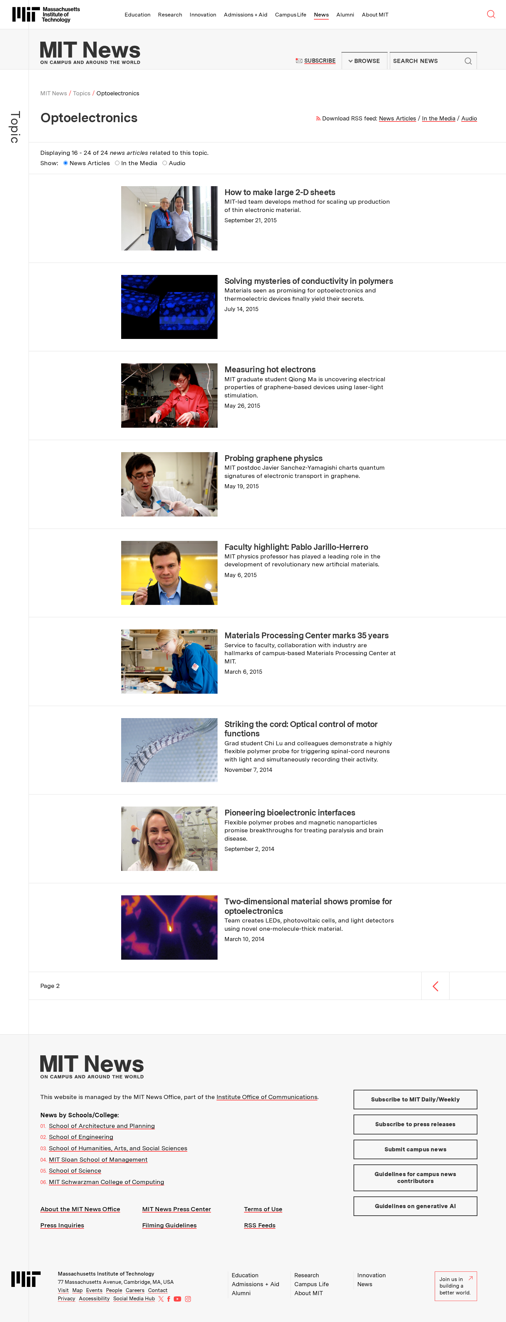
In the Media (438, 118)
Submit (468, 61)
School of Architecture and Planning (102, 1125)
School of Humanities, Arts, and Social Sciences (118, 1148)
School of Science (75, 1170)
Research (170, 14)
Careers (135, 1290)
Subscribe (320, 60)
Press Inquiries (62, 1225)
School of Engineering (81, 1136)
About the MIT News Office (80, 1209)
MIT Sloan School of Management (98, 1159)
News (321, 14)
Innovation (203, 14)
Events (94, 1290)
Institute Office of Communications (267, 1096)
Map (77, 1290)
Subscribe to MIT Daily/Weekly (415, 1099)
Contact (158, 1290)
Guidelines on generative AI (415, 1206)
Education (137, 14)
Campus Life (290, 14)
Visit (63, 1290)
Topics (82, 93)
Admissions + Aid (245, 14)
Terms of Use (263, 1209)
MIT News (53, 93)
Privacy (66, 1299)
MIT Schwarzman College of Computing (106, 1181)
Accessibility (94, 1299)
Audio (469, 118)
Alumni (345, 14)
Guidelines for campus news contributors (415, 1177)
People (114, 1290)
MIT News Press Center (176, 1209)
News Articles (397, 118)
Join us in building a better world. (455, 1286)
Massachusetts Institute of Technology (106, 1274)
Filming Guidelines (169, 1225)
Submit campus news (415, 1149)
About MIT (375, 14)
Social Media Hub (134, 1299)
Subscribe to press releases (415, 1124)
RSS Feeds (259, 1225)
